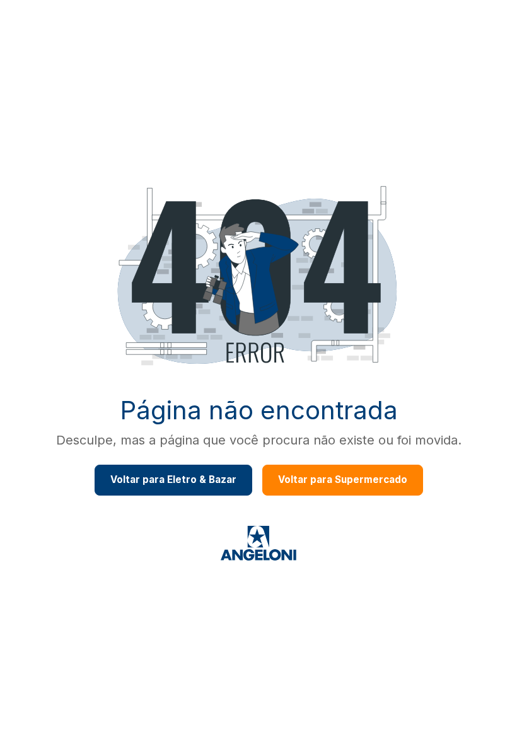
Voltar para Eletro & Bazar (173, 479)
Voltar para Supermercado (342, 479)
